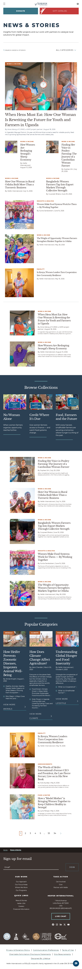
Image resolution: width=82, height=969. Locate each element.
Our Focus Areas (21, 885)
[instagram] (57, 924)
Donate (20, 11)
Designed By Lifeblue (40, 958)
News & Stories (15, 850)
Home (5, 850)
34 (55, 833)
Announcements (45, 764)
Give (60, 885)
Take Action (60, 877)
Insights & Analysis (45, 201)
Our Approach (21, 882)
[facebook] (53, 924)
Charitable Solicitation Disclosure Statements (30, 954)
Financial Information (21, 909)
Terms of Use (68, 950)
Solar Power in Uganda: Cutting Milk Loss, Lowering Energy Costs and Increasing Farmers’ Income (42, 703)
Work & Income (14, 64)
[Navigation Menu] (4, 3)
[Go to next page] (61, 833)
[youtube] (68, 924)
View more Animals (9, 707)
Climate (35, 633)
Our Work (21, 877)
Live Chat (60, 916)
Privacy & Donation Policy (18, 950)
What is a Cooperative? (67, 687)
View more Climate (35, 716)
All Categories (64, 50)
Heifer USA (21, 903)
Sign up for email (17, 859)
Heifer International (61, 896)
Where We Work (21, 887)
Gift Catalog (60, 11)
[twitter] (65, 924)
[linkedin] (61, 924)
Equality (41, 269)
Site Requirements (62, 954)
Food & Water (64, 633)
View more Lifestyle (62, 701)
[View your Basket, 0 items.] (69, 4)
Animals (9, 633)
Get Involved (60, 882)
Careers (21, 906)
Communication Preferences (46, 950)
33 (49, 833)
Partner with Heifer (61, 887)
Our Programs (21, 890)
